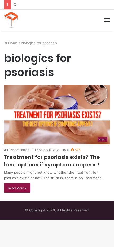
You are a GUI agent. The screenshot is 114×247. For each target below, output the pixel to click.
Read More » (17, 188)
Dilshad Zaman (17, 150)
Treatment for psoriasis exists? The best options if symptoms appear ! (52, 160)
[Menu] (107, 20)
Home (12, 43)
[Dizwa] (11, 20)
